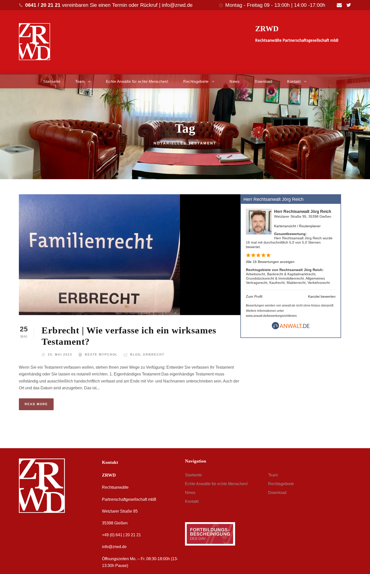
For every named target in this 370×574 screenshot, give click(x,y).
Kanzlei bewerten (322, 296)
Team (80, 81)
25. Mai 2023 (60, 354)
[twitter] (348, 5)
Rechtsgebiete (196, 81)
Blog (135, 354)
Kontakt (294, 81)
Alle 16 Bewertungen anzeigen (270, 262)
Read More (36, 404)
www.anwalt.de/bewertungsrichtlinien (271, 316)
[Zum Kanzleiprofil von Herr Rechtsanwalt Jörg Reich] (259, 221)
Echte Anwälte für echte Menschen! (137, 81)
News (235, 81)
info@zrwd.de (114, 547)
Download (263, 81)
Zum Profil (254, 296)
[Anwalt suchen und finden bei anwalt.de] (291, 328)
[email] (339, 5)
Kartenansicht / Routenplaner (297, 226)
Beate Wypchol (101, 354)
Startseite (51, 81)
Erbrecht (153, 354)
